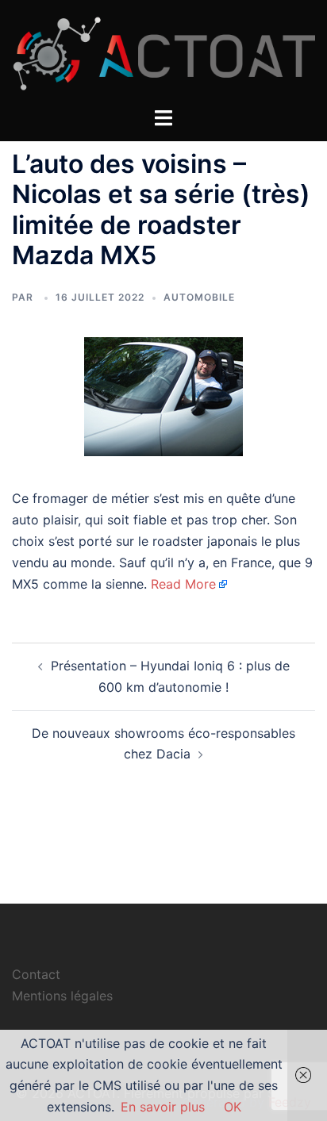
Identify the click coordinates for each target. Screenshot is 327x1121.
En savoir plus (163, 1107)
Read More (183, 584)
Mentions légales (62, 996)
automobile (199, 297)
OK (232, 1107)
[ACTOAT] (163, 52)
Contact (36, 974)
